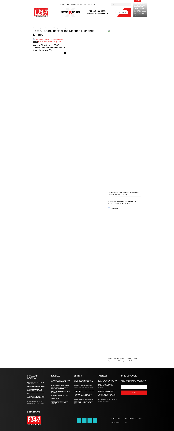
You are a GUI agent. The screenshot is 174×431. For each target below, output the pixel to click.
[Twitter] (90, 420)
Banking (36, 42)
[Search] (129, 4)
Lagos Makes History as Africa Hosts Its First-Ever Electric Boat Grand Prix (83, 395)
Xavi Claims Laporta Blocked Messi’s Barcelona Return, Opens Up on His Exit (83, 381)
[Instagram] (84, 420)
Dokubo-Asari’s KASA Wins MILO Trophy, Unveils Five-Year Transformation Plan (123, 193)
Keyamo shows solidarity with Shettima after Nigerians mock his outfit (107, 395)
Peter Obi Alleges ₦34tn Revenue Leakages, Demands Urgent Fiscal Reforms (60, 381)
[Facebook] (79, 420)
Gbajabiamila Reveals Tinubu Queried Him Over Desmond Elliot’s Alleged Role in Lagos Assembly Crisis (140, 9)
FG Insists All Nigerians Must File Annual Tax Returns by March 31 (59, 402)
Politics (137, 1)
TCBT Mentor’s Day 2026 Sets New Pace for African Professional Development (122, 202)
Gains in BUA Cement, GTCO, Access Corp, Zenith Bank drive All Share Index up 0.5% (49, 47)
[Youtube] (95, 420)
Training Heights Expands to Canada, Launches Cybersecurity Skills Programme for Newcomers (123, 360)
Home (35, 28)
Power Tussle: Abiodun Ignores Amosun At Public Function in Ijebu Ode (36, 397)
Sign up (134, 392)
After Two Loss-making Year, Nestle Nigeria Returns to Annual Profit (59, 397)
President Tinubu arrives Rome (36, 386)
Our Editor (36, 53)
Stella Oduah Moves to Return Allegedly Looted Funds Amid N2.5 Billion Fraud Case (60, 387)
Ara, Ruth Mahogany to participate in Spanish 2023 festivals (105, 386)
